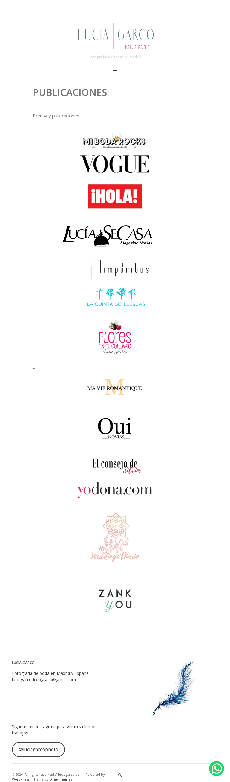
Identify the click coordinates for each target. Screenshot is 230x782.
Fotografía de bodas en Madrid (115, 57)
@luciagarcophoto (38, 749)
